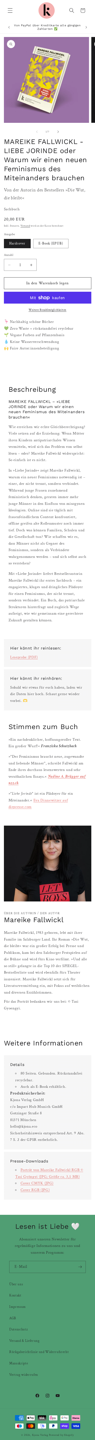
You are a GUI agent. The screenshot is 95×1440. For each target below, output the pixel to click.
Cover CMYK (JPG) (37, 1183)
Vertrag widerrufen (23, 1374)
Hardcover (17, 243)
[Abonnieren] (80, 1267)
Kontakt (15, 1295)
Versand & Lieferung (24, 1340)
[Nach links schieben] (37, 132)
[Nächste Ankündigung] (86, 27)
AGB (12, 1318)
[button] (10, 10)
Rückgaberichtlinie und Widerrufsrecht (39, 1352)
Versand (25, 226)
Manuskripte (18, 1363)
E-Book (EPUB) (51, 243)
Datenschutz (18, 1329)
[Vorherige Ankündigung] (9, 27)
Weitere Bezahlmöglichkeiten (47, 310)
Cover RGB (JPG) (35, 1189)
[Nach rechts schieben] (58, 132)
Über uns (16, 1284)
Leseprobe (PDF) (24, 657)
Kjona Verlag (40, 1435)
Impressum (17, 1306)
